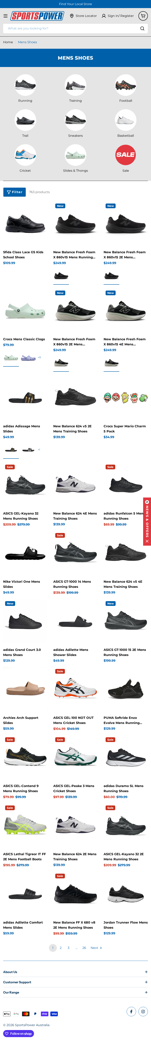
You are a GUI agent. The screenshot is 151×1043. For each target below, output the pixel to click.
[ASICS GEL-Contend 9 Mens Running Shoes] (25, 757)
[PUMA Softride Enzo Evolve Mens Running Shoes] (126, 689)
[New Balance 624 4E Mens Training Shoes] (75, 485)
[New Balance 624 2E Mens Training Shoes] (75, 826)
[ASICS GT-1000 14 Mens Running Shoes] (75, 553)
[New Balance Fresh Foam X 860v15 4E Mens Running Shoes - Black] (111, 363)
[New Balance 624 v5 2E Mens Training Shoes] (75, 398)
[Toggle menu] (5, 16)
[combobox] (75, 28)
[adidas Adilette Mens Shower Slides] (75, 621)
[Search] (142, 28)
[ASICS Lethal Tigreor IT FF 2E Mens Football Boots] (25, 826)
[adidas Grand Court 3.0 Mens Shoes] (25, 621)
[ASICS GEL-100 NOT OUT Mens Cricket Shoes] (75, 689)
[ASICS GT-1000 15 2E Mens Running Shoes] (126, 621)
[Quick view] (41, 210)
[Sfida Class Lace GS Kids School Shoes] (25, 224)
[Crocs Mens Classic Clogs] (25, 311)
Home (8, 42)
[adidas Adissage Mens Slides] (25, 398)
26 (84, 948)
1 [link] (52, 948)
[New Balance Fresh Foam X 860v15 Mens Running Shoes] (75, 224)
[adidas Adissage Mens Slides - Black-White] (28, 450)
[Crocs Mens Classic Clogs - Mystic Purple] (28, 357)
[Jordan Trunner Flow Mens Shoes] (126, 894)
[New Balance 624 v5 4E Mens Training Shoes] (126, 553)
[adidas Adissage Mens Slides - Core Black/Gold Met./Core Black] (11, 450)
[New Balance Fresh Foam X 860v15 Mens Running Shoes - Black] (61, 275)
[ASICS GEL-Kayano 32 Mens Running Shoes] (25, 485)
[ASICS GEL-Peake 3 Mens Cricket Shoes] (75, 757)
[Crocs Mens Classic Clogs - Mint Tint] (11, 357)
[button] (147, 521)
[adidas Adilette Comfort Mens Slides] (25, 894)
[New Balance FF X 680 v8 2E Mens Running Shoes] (75, 894)
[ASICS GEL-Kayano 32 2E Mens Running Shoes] (126, 826)
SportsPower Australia (32, 1025)
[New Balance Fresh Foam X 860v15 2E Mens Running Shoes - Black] (111, 275)
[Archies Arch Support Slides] (25, 689)
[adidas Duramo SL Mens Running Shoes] (126, 757)
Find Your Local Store (75, 4)
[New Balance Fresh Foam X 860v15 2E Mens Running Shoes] (126, 224)
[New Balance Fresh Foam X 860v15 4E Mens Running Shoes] (126, 311)
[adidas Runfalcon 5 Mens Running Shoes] (126, 485)
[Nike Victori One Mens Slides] (25, 553)
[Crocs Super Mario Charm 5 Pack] (126, 398)
